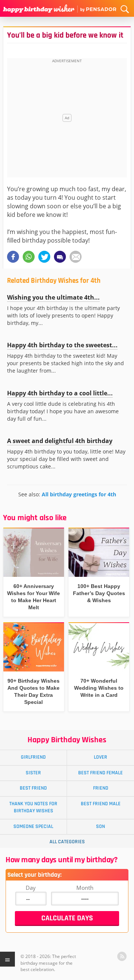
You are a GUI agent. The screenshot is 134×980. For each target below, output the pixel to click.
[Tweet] (44, 257)
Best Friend (33, 788)
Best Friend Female (100, 772)
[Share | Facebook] (13, 257)
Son (100, 826)
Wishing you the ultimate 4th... (53, 297)
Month (84, 887)
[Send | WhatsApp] (29, 257)
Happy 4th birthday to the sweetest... (62, 345)
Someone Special (33, 826)
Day (31, 887)
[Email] (76, 257)
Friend (100, 788)
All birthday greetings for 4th (79, 494)
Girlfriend (33, 757)
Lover (100, 757)
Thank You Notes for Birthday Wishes (33, 807)
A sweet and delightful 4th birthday (59, 441)
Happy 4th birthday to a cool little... (60, 393)
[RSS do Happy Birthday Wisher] (122, 956)
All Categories (67, 841)
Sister (33, 772)
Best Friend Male (101, 803)
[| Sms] (60, 257)
